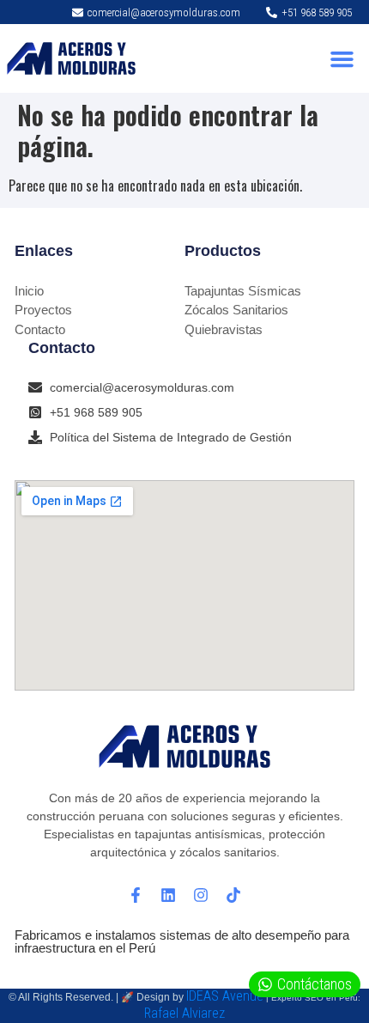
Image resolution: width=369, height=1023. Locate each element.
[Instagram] (201, 895)
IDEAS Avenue (224, 996)
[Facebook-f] (135, 895)
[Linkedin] (168, 895)
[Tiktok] (233, 895)
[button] (342, 58)
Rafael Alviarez (184, 1013)
